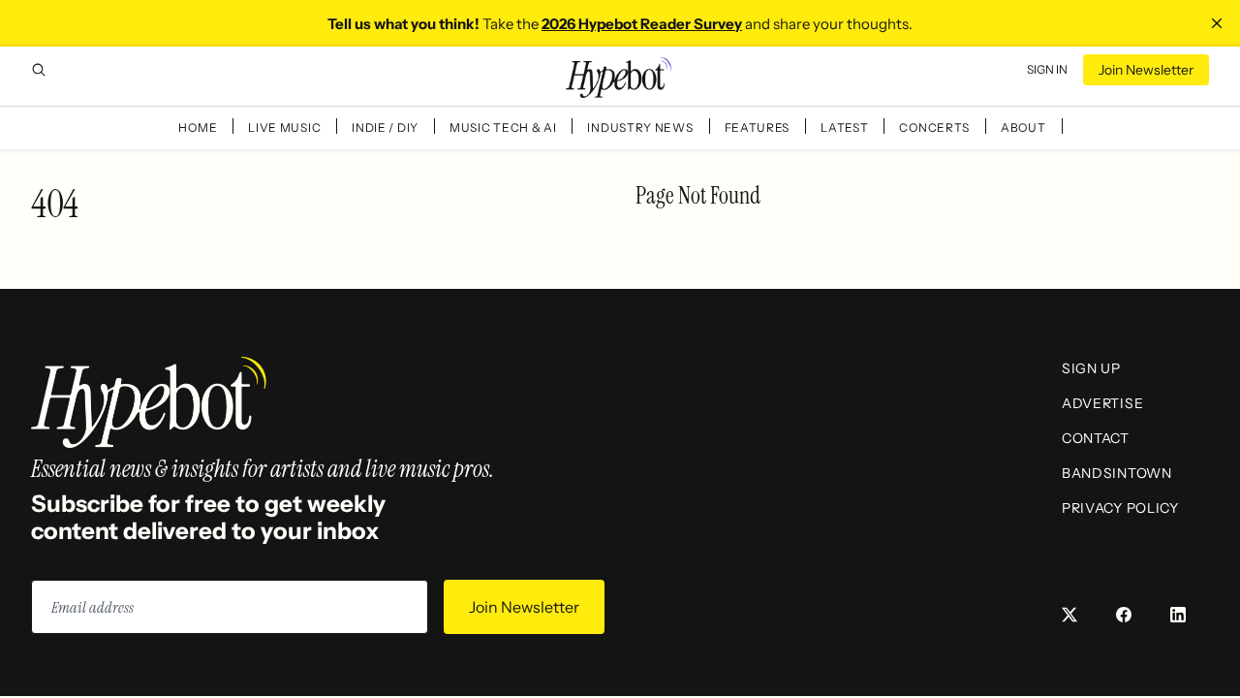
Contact (1096, 438)
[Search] (38, 69)
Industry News (640, 127)
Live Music (284, 127)
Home (197, 127)
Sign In (1047, 69)
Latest (844, 127)
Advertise (1102, 403)
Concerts (934, 127)
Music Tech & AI (503, 127)
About (1023, 127)
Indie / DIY (385, 127)
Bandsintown (1117, 473)
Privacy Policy (1120, 508)
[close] (1216, 23)
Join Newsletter (1146, 70)
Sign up (1091, 368)
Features (757, 127)
